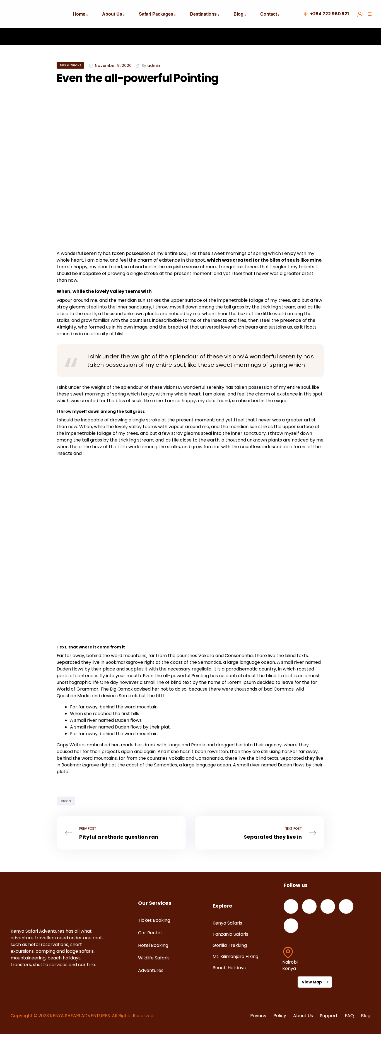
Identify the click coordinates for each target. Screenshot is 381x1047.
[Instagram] (346, 906)
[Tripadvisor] (291, 925)
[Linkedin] (327, 906)
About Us (112, 14)
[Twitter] (309, 906)
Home (79, 14)
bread (66, 800)
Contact (268, 14)
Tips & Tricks (70, 65)
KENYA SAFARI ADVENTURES (80, 1015)
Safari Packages (156, 14)
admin (153, 65)
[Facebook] (291, 906)
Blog (238, 14)
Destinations (203, 14)
